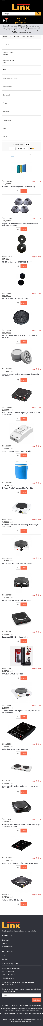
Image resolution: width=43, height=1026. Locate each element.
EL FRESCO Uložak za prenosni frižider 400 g (18, 186)
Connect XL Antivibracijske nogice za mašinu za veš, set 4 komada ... (20, 224)
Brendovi (5, 959)
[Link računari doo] (21, 7)
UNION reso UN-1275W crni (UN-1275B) (16, 600)
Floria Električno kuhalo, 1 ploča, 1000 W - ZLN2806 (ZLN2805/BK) (21, 413)
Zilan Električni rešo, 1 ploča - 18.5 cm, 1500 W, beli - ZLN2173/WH (21, 711)
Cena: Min (22, 149)
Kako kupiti (5, 940)
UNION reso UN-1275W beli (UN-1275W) (17, 563)
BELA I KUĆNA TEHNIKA (17, 36)
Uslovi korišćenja (7, 947)
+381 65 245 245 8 (8, 975)
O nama (4, 943)
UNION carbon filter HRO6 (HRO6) (15, 299)
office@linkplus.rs (8, 978)
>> (30, 155)
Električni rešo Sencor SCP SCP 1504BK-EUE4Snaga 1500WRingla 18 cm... (21, 825)
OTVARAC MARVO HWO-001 (12, 674)
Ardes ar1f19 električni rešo (12, 900)
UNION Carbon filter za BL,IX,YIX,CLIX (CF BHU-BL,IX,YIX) (19, 336)
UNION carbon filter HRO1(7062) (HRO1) (17, 262)
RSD (11, 149)
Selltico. (29, 1021)
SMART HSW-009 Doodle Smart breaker (17, 451)
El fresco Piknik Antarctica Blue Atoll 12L (17, 488)
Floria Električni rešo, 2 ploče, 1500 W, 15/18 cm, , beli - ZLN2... (20, 787)
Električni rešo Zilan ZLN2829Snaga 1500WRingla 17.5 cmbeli (20, 525)
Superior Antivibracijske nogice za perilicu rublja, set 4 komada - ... (20, 375)
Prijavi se (36, 1000)
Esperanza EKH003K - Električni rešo (15, 637)
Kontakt (4, 956)
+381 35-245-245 (8, 971)
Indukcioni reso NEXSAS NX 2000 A (15, 749)
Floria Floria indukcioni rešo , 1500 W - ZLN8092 (20, 863)
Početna (5, 36)
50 (27, 144)
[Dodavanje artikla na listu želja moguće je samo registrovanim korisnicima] (18, 191)
